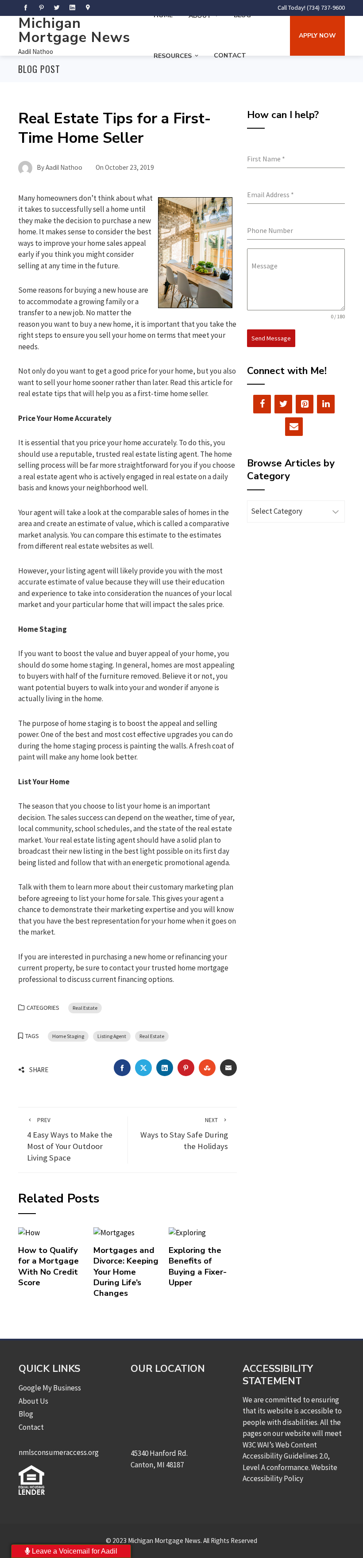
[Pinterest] (304, 404)
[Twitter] (283, 404)
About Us (33, 1401)
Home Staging (68, 1036)
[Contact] (294, 426)
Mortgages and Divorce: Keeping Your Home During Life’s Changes (125, 1272)
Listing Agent (111, 1036)
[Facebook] (262, 404)
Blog (26, 1414)
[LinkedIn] (326, 404)
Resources (173, 56)
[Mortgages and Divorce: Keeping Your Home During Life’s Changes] (114, 1232)
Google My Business (50, 1388)
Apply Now (317, 35)
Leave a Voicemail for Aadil (73, 1551)
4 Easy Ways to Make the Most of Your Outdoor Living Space (69, 1139)
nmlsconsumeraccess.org (59, 1452)
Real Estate (85, 1007)
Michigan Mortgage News (74, 30)
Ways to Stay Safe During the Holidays (184, 1133)
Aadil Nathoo (35, 51)
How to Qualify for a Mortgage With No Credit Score (48, 1266)
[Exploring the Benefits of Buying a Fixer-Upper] (187, 1232)
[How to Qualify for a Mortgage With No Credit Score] (29, 1232)
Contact (230, 55)
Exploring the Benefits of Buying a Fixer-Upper (198, 1266)
